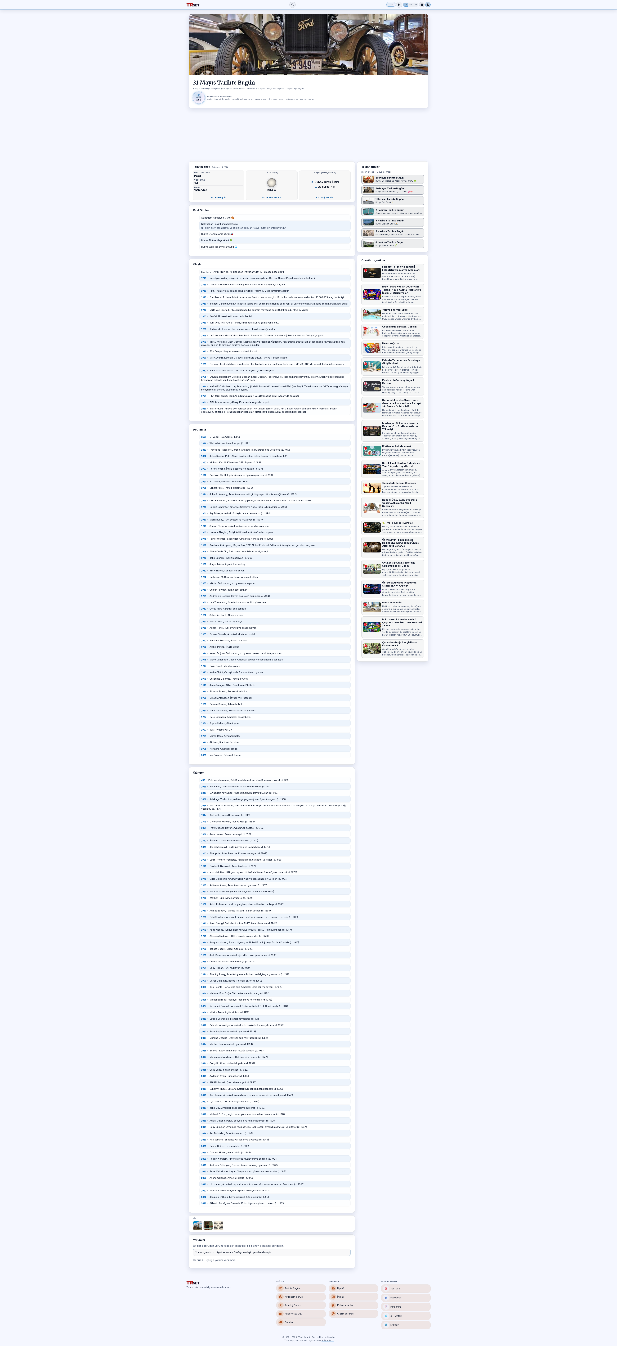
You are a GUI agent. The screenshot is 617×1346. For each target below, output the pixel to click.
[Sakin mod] (422, 4)
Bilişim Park (328, 1340)
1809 (203, 827)
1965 (203, 627)
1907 (203, 468)
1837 (203, 847)
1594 (203, 815)
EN (410, 5)
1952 (203, 570)
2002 (203, 402)
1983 (203, 357)
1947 (203, 885)
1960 (203, 322)
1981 (203, 697)
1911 (203, 290)
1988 (203, 961)
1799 (203, 278)
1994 (203, 967)
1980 (203, 691)
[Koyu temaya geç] (428, 4)
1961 (203, 602)
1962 (203, 608)
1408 (203, 799)
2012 (203, 1025)
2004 (203, 993)
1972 (203, 647)
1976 (203, 666)
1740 (203, 821)
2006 (203, 999)
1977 (203, 672)
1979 (203, 685)
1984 (203, 717)
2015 (203, 1050)
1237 (203, 792)
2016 (203, 1057)
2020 (203, 1146)
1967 (203, 329)
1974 (203, 653)
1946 (203, 310)
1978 (203, 678)
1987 (203, 370)
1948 (203, 545)
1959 (203, 596)
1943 (203, 526)
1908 (203, 859)
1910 (203, 866)
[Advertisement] (308, 134)
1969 (203, 335)
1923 (203, 481)
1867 (203, 853)
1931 (203, 507)
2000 (203, 987)
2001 (203, 755)
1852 (203, 449)
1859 (203, 284)
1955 (203, 583)
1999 (203, 396)
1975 (203, 351)
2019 (203, 1127)
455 (203, 780)
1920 (203, 872)
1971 (203, 341)
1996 (203, 376)
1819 (203, 443)
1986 (203, 723)
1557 (203, 436)
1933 (203, 303)
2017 (203, 1076)
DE (416, 5)
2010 (203, 408)
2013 (203, 1031)
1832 (203, 840)
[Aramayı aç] (292, 5)
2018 (203, 1114)
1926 (203, 487)
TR (405, 5)
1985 (203, 364)
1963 (203, 621)
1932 (203, 513)
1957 (203, 316)
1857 (203, 462)
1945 (203, 532)
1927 (203, 297)
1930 (203, 500)
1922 (203, 475)
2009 (203, 1012)
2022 (203, 1190)
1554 (203, 805)
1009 (203, 786)
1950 (203, 564)
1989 (203, 736)
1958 (203, 589)
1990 (203, 742)
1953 (203, 891)
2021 (203, 1165)
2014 (203, 1037)
